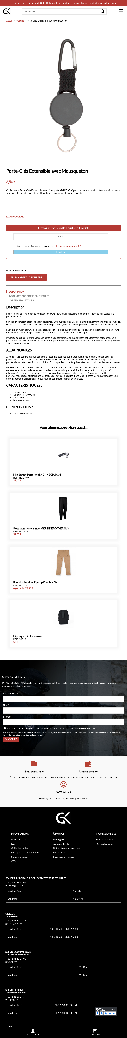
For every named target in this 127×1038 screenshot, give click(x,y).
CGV (13, 861)
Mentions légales (20, 856)
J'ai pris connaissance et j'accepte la (48, 246)
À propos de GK (61, 843)
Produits (19, 20)
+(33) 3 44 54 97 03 (15, 882)
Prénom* (7, 716)
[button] (121, 11)
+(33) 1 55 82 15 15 (15, 920)
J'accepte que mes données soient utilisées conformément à (51, 728)
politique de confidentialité (67, 246)
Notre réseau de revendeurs (67, 848)
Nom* (6, 705)
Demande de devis (105, 843)
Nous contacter (19, 839)
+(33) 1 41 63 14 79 (15, 996)
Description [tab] (16, 291)
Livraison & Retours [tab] (21, 300)
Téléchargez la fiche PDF (26, 277)
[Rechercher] (103, 11)
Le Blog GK (58, 839)
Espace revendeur (105, 839)
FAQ (13, 843)
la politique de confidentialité (82, 728)
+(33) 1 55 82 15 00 (15, 958)
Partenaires (59, 852)
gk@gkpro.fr (11, 961)
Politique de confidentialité (25, 852)
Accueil (10, 20)
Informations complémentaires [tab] (29, 296)
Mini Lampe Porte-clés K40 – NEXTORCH (37, 474)
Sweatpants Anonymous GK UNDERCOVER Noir (41, 528)
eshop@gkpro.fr (13, 999)
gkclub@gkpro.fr (13, 923)
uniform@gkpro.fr (14, 885)
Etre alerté (60, 252)
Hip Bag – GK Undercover (28, 636)
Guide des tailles (19, 848)
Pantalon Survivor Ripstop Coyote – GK (35, 582)
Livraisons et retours (63, 856)
